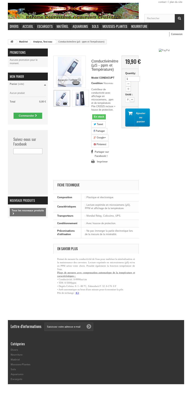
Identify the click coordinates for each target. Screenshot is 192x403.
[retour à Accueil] (11, 41)
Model (94, 77)
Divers (14, 26)
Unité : (129, 94)
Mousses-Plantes (115, 26)
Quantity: (130, 73)
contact (162, 2)
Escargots (45, 26)
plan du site (176, 2)
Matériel (63, 26)
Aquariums (80, 26)
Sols (95, 26)
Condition (97, 83)
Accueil (27, 26)
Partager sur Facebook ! (102, 153)
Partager (100, 131)
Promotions (18, 52)
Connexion (176, 34)
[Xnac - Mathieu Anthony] (73, 11)
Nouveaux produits (22, 200)
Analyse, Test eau (42, 41)
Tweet (99, 124)
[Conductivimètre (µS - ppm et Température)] (62, 98)
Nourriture (139, 26)
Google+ (101, 137)
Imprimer (102, 161)
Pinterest (101, 144)
